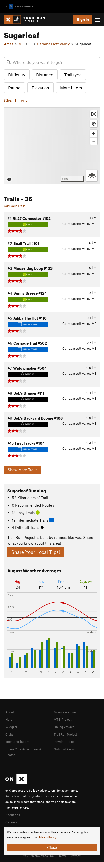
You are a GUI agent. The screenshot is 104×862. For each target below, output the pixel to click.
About (9, 712)
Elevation (40, 87)
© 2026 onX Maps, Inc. (38, 855)
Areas (8, 44)
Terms (63, 855)
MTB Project (62, 719)
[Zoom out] (93, 141)
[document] (52, 840)
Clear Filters (15, 100)
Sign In (83, 19)
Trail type (73, 74)
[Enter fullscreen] (93, 114)
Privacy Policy (47, 837)
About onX (12, 815)
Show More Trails (22, 469)
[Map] (52, 146)
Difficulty (16, 74)
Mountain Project (66, 712)
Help (8, 719)
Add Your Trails (14, 206)
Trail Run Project (65, 734)
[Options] (91, 175)
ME (21, 44)
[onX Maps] (16, 783)
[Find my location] (93, 123)
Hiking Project (64, 727)
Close (52, 847)
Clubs (9, 734)
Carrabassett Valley (53, 44)
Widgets (11, 727)
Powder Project (64, 742)
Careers (11, 822)
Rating (14, 87)
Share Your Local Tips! (35, 552)
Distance (44, 74)
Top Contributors (17, 742)
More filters (71, 87)
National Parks (64, 749)
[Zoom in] (93, 133)
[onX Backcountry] (19, 6)
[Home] (27, 19)
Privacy (76, 855)
